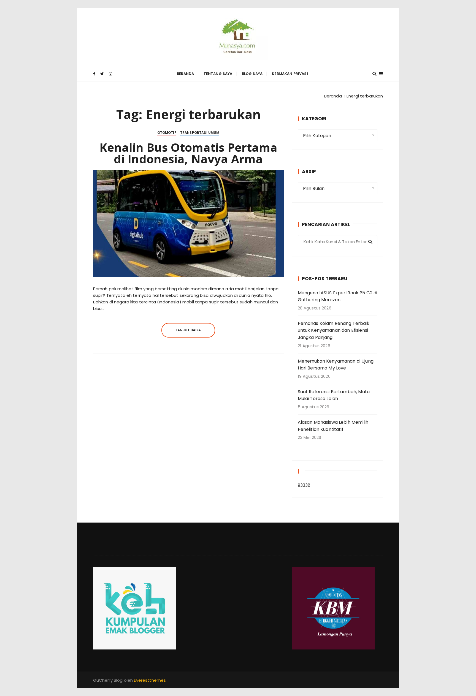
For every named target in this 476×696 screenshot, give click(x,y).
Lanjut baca (188, 330)
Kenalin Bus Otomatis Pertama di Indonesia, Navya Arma (188, 153)
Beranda (185, 73)
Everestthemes (150, 680)
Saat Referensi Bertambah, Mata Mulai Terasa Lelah (334, 395)
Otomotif (166, 132)
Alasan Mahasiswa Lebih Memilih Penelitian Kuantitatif (333, 426)
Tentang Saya (218, 73)
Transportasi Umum (200, 132)
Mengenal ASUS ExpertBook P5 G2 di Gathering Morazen (337, 296)
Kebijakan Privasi (290, 73)
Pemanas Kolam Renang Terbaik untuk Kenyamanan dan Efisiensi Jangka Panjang (333, 330)
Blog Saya (252, 73)
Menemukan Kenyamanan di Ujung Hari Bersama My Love (336, 364)
